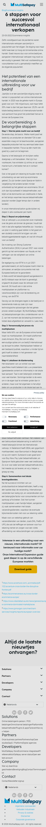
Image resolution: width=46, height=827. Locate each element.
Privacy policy (39, 393)
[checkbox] (4, 417)
